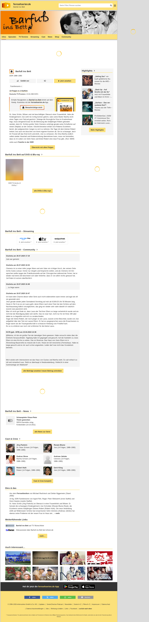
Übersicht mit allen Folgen (42, 147)
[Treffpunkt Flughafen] (100, 573)
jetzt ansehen (65, 81)
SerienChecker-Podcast (55, 604)
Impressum (96, 604)
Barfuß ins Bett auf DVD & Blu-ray (22, 154)
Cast (43, 37)
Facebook (73, 608)
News (50, 37)
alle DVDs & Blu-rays (42, 191)
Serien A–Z (77, 604)
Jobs (47, 608)
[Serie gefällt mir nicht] (45, 81)
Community (66, 37)
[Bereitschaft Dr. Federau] (18, 558)
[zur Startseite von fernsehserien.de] (6, 5)
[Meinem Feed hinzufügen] (12, 71)
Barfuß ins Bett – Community (20, 249)
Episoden (12, 37)
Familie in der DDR (26, 142)
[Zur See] (45, 573)
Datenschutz (106, 604)
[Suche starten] (111, 5)
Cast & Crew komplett (42, 481)
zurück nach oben (85, 608)
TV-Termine (23, 37)
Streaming (35, 37)
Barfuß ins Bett (19, 7)
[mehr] (56, 513)
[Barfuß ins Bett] (65, 104)
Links (66, 608)
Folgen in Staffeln (18, 91)
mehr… (42, 536)
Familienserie (15, 86)
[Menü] (115, 5)
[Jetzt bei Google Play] (71, 586)
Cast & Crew (11, 439)
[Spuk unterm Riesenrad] (18, 573)
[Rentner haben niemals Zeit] (72, 558)
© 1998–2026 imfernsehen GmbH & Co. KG (22, 604)
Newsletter (68, 604)
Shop (57, 37)
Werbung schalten (57, 608)
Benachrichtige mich (33, 107)
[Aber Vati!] (72, 573)
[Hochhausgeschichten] (45, 558)
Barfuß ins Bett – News (17, 411)
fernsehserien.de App (48, 586)
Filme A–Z (86, 604)
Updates (42, 604)
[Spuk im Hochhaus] (100, 558)
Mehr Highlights (97, 130)
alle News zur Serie (42, 432)
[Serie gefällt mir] (22, 81)
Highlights (87, 71)
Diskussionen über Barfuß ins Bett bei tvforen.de (34, 530)
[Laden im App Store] (88, 586)
